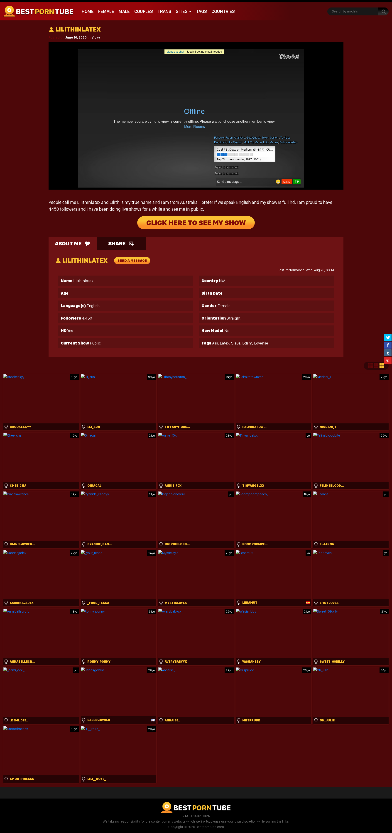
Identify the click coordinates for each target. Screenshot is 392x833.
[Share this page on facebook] (388, 345)
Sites (182, 11)
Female (106, 11)
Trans (164, 11)
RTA (185, 816)
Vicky (96, 37)
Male (124, 11)
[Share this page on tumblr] (388, 352)
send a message (132, 261)
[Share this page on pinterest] (388, 360)
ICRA (206, 816)
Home (88, 11)
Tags (201, 11)
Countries (223, 11)
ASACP (196, 816)
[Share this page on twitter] (388, 337)
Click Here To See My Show (196, 222)
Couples (143, 11)
